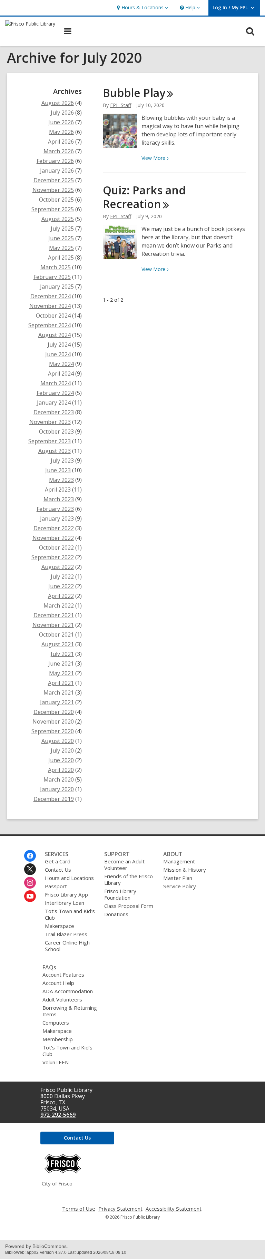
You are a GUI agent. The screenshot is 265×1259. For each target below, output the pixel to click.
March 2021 (58, 692)
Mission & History (184, 869)
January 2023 (57, 518)
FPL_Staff (120, 105)
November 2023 (50, 422)
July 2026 (62, 112)
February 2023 (55, 509)
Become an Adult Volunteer (124, 864)
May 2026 (61, 132)
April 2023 (58, 489)
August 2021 (57, 644)
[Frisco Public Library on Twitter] (30, 869)
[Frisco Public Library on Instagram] (30, 883)
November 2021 (53, 625)
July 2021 (62, 654)
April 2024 (61, 373)
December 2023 (53, 412)
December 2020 (53, 712)
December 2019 (53, 799)
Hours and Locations (69, 877)
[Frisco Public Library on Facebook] (30, 856)
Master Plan (177, 877)
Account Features (63, 974)
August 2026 (57, 103)
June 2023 (58, 470)
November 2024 (50, 306)
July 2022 (62, 576)
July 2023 (62, 460)
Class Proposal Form (128, 905)
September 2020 (52, 731)
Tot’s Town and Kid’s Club (70, 914)
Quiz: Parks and (144, 197)
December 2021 (53, 615)
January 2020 (57, 789)
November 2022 (53, 538)
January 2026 (57, 170)
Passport (56, 886)
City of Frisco (57, 1183)
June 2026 (61, 122)
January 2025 (57, 286)
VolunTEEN (55, 1062)
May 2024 (61, 364)
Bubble (134, 92)
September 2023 (49, 441)
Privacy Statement (120, 1208)
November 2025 (53, 190)
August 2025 (57, 219)
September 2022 (52, 557)
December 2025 (53, 180)
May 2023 (61, 480)
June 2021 (61, 663)
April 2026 (61, 141)
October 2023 (56, 431)
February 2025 (52, 277)
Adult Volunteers (62, 999)
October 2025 (56, 199)
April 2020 (61, 770)
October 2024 (53, 315)
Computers (55, 1022)
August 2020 (57, 741)
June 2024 (58, 354)
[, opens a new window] (62, 1171)
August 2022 (57, 567)
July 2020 (62, 750)
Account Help (58, 982)
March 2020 (58, 779)
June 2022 (61, 586)
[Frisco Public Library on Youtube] (30, 896)
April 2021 (61, 683)
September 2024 (49, 325)
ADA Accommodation (67, 991)
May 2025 (61, 248)
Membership (57, 1039)
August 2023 (54, 451)
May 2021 (61, 673)
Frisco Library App (66, 894)
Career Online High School (67, 945)
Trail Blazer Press (66, 934)
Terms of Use (78, 1208)
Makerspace (59, 925)
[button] (141, 8)
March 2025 (55, 267)
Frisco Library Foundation (120, 894)
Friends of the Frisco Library (128, 879)
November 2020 (53, 721)
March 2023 (58, 499)
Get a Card (57, 861)
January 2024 (54, 402)
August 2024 (54, 335)
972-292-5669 (58, 1114)
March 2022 (58, 605)
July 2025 (62, 228)
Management (179, 861)
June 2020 (61, 760)
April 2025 (61, 257)
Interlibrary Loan (64, 902)
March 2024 (55, 383)
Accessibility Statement (174, 1208)
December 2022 (53, 528)
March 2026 (58, 151)
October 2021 (56, 634)
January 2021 (57, 702)
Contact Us (58, 869)
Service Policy (179, 886)
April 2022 (61, 596)
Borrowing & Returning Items (69, 1011)
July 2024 (59, 344)
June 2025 (61, 238)
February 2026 (55, 161)
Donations (116, 914)
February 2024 (55, 393)
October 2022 (56, 547)
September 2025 (52, 209)
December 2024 (50, 296)
